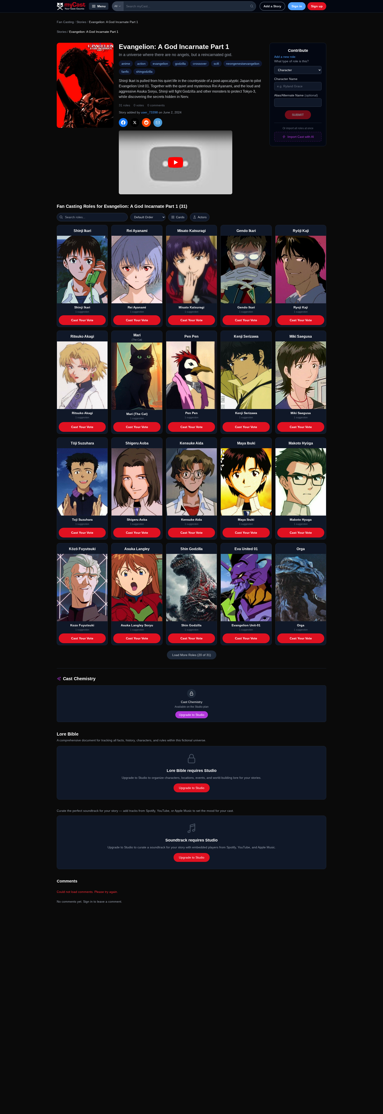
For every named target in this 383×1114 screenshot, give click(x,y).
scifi (216, 63)
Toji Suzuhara (82, 519)
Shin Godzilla (191, 625)
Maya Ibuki (246, 519)
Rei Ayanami (137, 307)
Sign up (317, 6)
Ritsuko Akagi (82, 413)
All (115, 6)
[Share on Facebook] (123, 122)
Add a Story (272, 6)
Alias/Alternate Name (296, 95)
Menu (101, 6)
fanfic (125, 71)
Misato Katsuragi (191, 307)
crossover (200, 63)
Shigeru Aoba (137, 519)
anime (125, 63)
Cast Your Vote (82, 320)
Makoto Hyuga (301, 519)
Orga (300, 625)
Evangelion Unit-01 (246, 625)
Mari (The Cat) (137, 414)
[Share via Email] (157, 122)
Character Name (285, 79)
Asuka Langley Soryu (137, 625)
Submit (298, 115)
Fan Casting (65, 22)
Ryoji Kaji (300, 307)
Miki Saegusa (301, 413)
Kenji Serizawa (246, 413)
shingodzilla (144, 71)
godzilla (180, 63)
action (141, 63)
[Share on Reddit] (146, 122)
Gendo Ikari (246, 307)
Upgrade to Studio (191, 715)
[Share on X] (134, 122)
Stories (81, 22)
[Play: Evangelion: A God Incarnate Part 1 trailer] (175, 162)
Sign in (296, 6)
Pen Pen (191, 413)
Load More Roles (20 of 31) (191, 655)
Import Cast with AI (300, 136)
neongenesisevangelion (242, 63)
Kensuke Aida (191, 519)
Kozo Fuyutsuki (82, 625)
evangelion (160, 63)
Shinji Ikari (82, 307)
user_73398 (149, 112)
